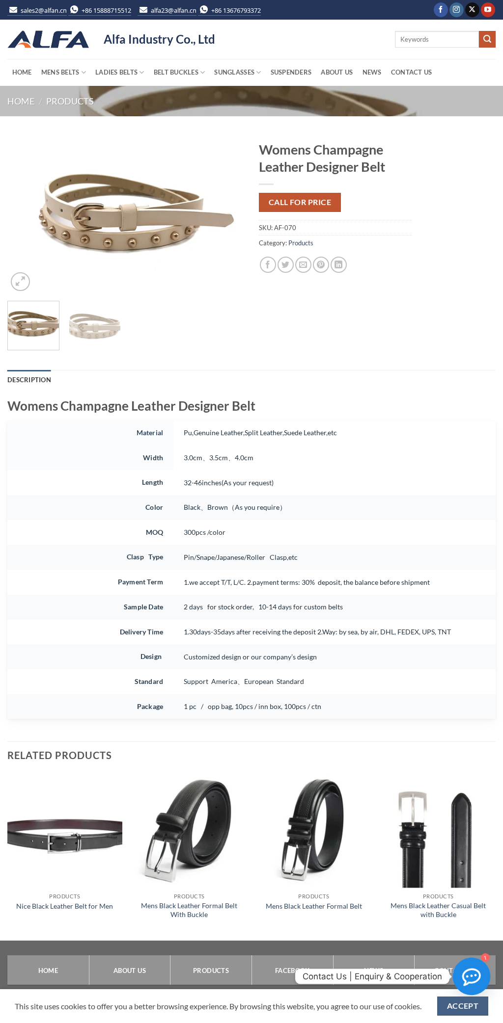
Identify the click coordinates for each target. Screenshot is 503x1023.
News (372, 72)
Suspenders (291, 72)
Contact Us (411, 72)
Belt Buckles (176, 72)
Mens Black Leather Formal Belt (314, 906)
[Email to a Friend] (303, 265)
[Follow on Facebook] (441, 9)
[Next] (227, 215)
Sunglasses (234, 72)
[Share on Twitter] (286, 265)
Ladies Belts (116, 72)
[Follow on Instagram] (456, 9)
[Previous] (24, 215)
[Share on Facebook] (268, 265)
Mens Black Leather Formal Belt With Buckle (189, 910)
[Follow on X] (472, 9)
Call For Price (300, 202)
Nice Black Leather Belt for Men (64, 906)
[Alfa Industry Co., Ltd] (48, 39)
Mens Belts (60, 72)
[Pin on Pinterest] (321, 265)
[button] (20, 281)
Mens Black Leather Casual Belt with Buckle (438, 910)
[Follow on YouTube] (488, 9)
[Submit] (487, 39)
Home (22, 72)
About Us (337, 72)
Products (70, 101)
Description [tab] (29, 380)
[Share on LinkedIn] (339, 265)
